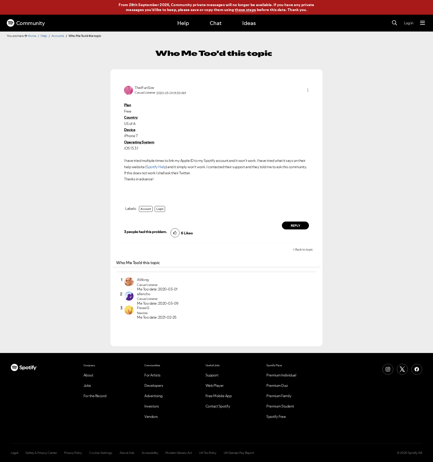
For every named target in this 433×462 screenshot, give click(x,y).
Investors (151, 406)
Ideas (249, 23)
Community (30, 23)
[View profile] (128, 89)
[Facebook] (416, 369)
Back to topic (304, 249)
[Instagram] (387, 369)
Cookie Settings (100, 453)
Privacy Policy (73, 453)
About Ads (127, 453)
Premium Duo (277, 385)
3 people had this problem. (145, 231)
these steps (245, 9)
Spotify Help (156, 166)
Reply (295, 225)
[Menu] (422, 23)
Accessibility (150, 453)
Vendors (151, 416)
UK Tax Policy (207, 453)
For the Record (94, 395)
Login (160, 209)
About (88, 375)
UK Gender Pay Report (239, 453)
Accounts (57, 36)
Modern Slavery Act (178, 453)
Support (212, 375)
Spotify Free (276, 416)
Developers (153, 385)
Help (183, 23)
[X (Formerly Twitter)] (402, 369)
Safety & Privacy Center (41, 453)
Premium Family (278, 395)
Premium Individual (281, 375)
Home (32, 36)
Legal (14, 453)
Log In (408, 22)
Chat (215, 23)
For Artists (152, 375)
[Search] (394, 23)
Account (145, 209)
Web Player (214, 385)
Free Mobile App (218, 395)
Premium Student (280, 406)
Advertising (153, 395)
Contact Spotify (217, 406)
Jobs (87, 385)
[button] (307, 90)
